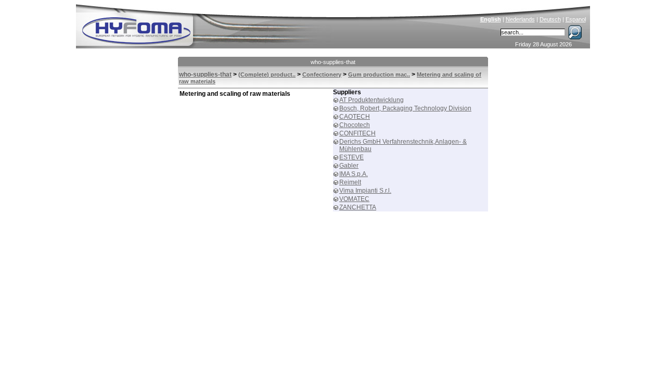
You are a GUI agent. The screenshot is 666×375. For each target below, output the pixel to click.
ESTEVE (351, 157)
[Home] (206, 24)
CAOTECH (354, 116)
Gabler (348, 165)
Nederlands (520, 19)
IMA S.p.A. (353, 174)
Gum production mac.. (379, 74)
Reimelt (350, 182)
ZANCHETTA (357, 207)
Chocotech (354, 125)
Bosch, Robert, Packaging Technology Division (405, 108)
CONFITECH (357, 133)
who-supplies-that (333, 62)
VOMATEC (354, 199)
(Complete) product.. (267, 74)
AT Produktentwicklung (371, 100)
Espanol (576, 19)
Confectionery (321, 74)
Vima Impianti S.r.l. (365, 190)
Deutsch (550, 19)
